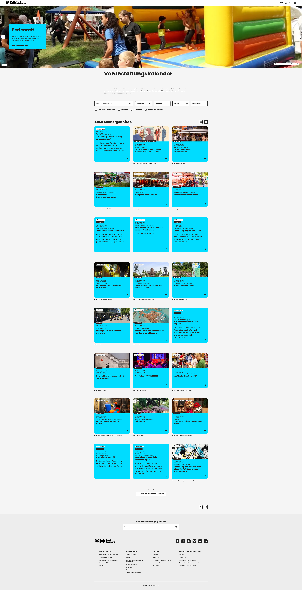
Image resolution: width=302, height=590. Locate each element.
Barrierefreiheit (157, 563)
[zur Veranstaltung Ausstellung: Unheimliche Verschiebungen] (151, 461)
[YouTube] (200, 541)
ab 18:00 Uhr (138, 109)
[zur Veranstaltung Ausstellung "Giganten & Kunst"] (190, 234)
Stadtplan (156, 557)
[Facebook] (177, 541)
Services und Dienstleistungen (108, 555)
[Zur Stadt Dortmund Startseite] (16, 2)
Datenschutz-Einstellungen (187, 565)
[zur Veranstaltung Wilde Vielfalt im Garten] (190, 280)
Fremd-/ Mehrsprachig (155, 109)
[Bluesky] (194, 541)
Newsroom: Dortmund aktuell (108, 560)
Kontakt (181, 555)
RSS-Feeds (156, 566)
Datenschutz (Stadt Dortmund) (189, 563)
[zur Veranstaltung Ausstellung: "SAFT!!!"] (112, 461)
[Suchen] (130, 103)
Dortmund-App (131, 555)
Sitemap (155, 555)
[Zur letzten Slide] (3, 37)
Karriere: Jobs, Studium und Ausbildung (134, 561)
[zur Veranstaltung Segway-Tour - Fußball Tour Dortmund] (112, 325)
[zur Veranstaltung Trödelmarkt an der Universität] (112, 234)
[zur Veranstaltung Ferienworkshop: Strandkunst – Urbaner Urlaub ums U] (151, 234)
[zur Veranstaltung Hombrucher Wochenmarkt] (190, 189)
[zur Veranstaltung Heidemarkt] (151, 416)
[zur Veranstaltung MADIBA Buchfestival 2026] (190, 370)
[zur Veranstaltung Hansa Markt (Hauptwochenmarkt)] (112, 189)
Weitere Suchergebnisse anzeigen (152, 494)
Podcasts (129, 570)
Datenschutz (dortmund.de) (188, 560)
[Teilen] (206, 507)
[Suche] (176, 527)
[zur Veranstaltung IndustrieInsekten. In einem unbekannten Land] (151, 280)
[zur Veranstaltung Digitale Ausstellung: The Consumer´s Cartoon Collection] (151, 144)
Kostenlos (124, 109)
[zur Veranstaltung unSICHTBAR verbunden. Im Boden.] (112, 416)
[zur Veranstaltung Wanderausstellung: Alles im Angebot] (190, 325)
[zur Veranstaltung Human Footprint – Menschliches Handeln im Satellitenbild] (151, 325)
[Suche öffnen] (290, 3)
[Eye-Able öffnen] (286, 3)
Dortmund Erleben (105, 563)
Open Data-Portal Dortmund (162, 560)
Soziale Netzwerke (131, 564)
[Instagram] (183, 541)
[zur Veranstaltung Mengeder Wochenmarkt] (151, 189)
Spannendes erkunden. (20, 45)
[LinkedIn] (206, 541)
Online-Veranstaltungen (106, 109)
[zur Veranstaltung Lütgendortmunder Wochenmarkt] (190, 144)
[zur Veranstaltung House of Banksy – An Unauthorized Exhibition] (112, 370)
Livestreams (129, 567)
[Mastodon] (189, 541)
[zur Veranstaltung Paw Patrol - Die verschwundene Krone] (190, 416)
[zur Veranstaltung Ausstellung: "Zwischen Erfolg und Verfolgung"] (112, 144)
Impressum (182, 557)
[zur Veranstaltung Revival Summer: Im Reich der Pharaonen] (112, 280)
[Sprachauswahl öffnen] (281, 3)
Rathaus (101, 566)
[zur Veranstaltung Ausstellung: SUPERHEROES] (151, 370)
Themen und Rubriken (106, 557)
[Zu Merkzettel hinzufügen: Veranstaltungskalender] (201, 507)
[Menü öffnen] (295, 3)
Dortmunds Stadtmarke (133, 573)
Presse (128, 557)
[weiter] (299, 37)
